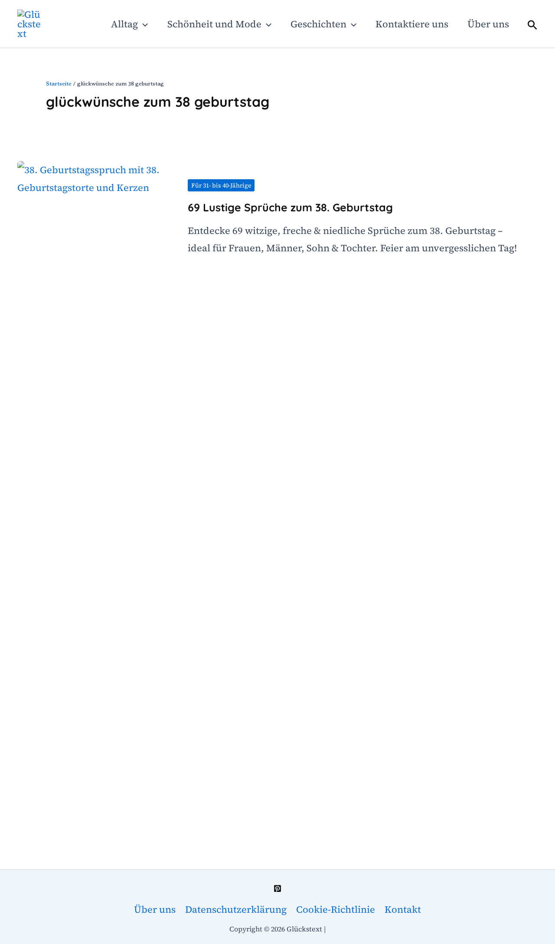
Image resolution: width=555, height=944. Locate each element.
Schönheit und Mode (214, 23)
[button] (532, 24)
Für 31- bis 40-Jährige (221, 185)
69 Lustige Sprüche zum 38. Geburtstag (290, 207)
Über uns (488, 23)
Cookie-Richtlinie (335, 909)
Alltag (124, 23)
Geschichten (318, 23)
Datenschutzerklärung (236, 909)
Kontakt (403, 909)
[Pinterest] (277, 888)
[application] (143, 24)
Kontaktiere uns (411, 23)
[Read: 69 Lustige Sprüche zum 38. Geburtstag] (95, 485)
